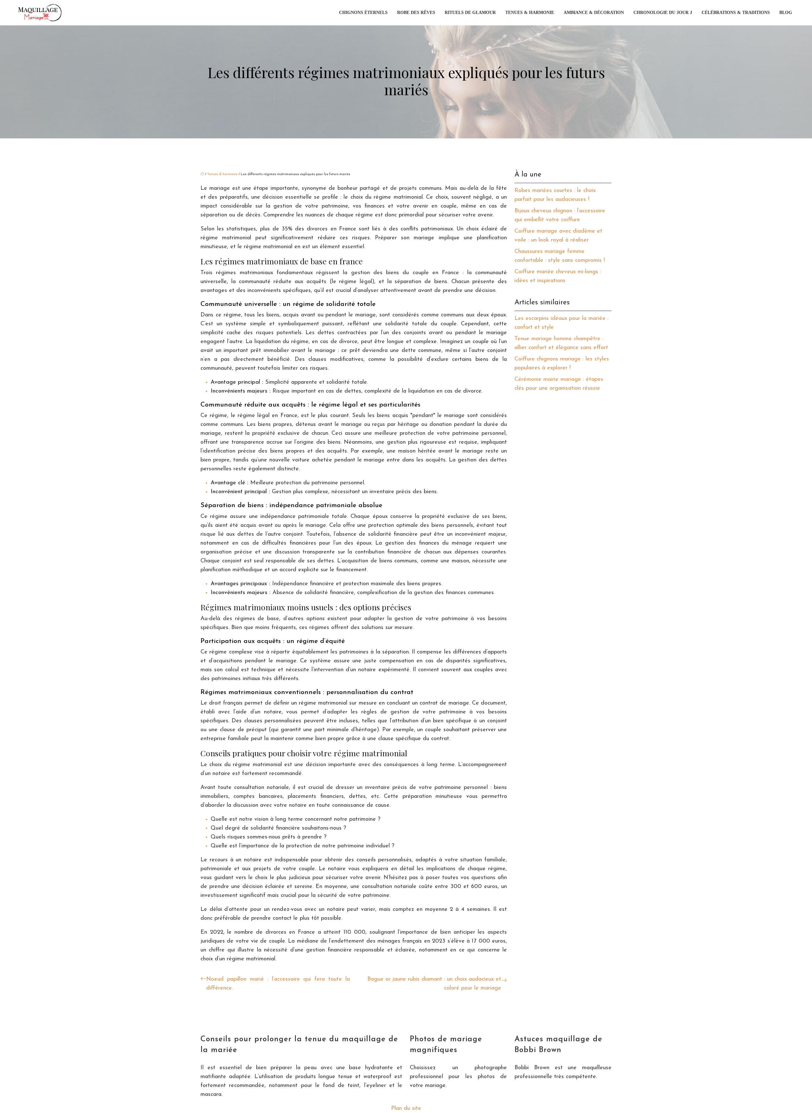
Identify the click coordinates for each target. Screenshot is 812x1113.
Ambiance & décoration (594, 12)
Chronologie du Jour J (662, 12)
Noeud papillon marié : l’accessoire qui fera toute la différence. (278, 984)
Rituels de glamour (470, 12)
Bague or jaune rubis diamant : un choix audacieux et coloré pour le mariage (434, 984)
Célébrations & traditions (736, 12)
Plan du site (406, 1108)
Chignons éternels (363, 12)
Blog (785, 12)
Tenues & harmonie (529, 12)
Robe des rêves (416, 12)
